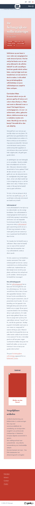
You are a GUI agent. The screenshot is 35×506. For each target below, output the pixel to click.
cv (14, 45)
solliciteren (20, 43)
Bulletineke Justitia (12, 358)
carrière (9, 41)
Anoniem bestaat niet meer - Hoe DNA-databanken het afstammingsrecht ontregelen (17, 452)
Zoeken (6, 484)
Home (11, 9)
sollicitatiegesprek (17, 284)
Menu (30, 6)
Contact (6, 480)
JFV (26, 2)
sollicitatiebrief (22, 224)
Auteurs (6, 477)
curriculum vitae (19, 41)
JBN (29, 2)
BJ (33, 2)
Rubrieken (7, 474)
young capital (11, 43)
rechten (9, 45)
